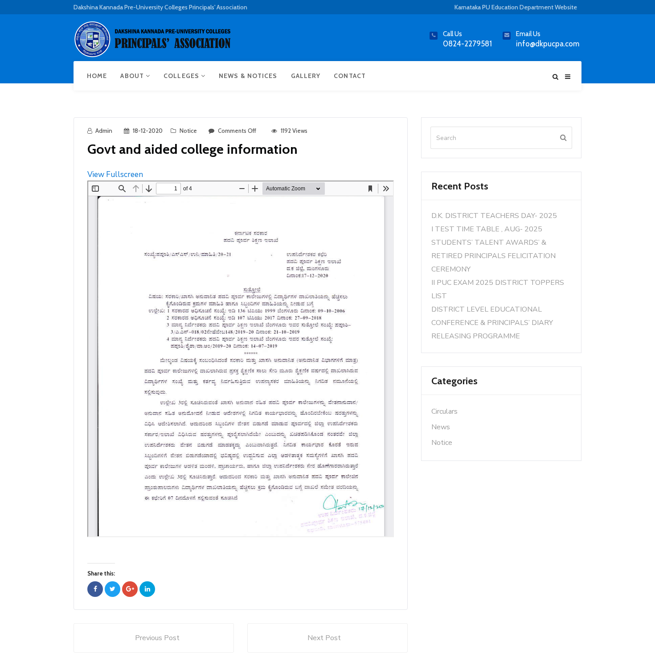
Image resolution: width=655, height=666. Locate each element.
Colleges (182, 76)
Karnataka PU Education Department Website (515, 7)
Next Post (324, 638)
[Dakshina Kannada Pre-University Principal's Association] (154, 43)
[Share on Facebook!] (95, 589)
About (133, 76)
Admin (103, 130)
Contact (350, 76)
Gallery (306, 76)
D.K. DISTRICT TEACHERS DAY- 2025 (494, 216)
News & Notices (248, 76)
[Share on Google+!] (130, 589)
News (440, 427)
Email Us (528, 34)
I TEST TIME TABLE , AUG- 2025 (486, 229)
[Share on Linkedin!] (147, 589)
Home (97, 76)
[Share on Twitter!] (112, 589)
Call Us (452, 34)
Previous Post (157, 638)
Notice (188, 130)
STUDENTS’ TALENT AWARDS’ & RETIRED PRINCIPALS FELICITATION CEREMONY (493, 256)
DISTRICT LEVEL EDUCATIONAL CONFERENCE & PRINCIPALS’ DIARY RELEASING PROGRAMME (492, 322)
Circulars (444, 411)
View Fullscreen (115, 174)
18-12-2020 (148, 130)
